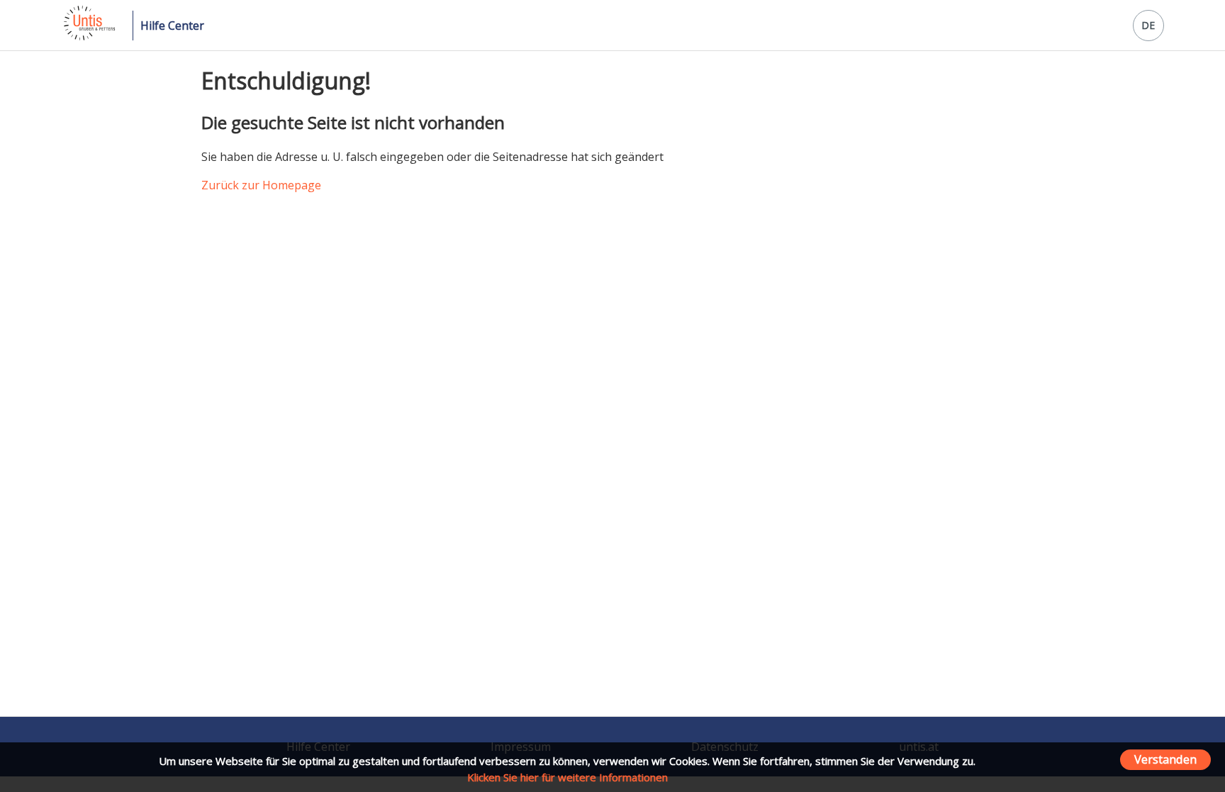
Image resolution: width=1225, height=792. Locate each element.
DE (1148, 25)
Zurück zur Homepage (261, 185)
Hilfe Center (172, 25)
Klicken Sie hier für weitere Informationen (567, 777)
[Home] (88, 36)
